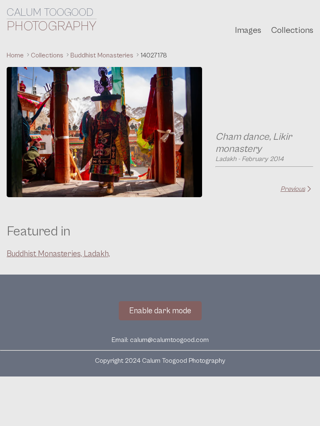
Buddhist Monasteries (102, 55)
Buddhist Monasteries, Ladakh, (58, 253)
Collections (292, 30)
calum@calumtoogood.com (169, 340)
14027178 (153, 55)
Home (16, 55)
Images (248, 30)
